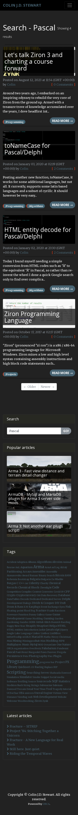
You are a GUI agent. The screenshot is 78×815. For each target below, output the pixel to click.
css (39, 595)
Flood (27, 610)
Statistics (64, 681)
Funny (32, 614)
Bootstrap (23, 579)
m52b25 (26, 636)
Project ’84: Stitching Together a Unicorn (32, 733)
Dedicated (35, 599)
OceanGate (50, 644)
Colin (11, 84)
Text (36, 689)
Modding (52, 640)
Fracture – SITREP (23, 726)
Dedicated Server (51, 599)
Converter (47, 591)
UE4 (21, 693)
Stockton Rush (15, 685)
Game (48, 614)
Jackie (42, 629)
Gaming (49, 618)
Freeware (12, 614)
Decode (24, 599)
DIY (57, 603)
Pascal (11, 652)
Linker (36, 633)
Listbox (45, 633)
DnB (63, 603)
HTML (61, 626)
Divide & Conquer (43, 603)
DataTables (13, 599)
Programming (23, 661)
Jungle (10, 633)
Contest (36, 591)
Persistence (14, 656)
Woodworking (26, 701)
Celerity (34, 583)
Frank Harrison (56, 610)
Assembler (39, 571)
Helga (53, 626)
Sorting (23, 681)
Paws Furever (48, 652)
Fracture (41, 610)
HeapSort (43, 626)
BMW (68, 575)
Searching (33, 672)
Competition (14, 591)
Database (64, 595)
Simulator (26, 677)
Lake (17, 633)
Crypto (11, 595)
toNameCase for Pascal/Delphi (27, 148)
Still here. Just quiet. (24, 749)
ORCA (10, 648)
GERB (32, 622)
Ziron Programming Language (31, 317)
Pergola (61, 652)
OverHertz (35, 648)
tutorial (67, 689)
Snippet (45, 677)
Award (25, 575)
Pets (25, 656)
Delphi (66, 599)
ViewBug (22, 697)
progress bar (47, 662)
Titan (42, 689)
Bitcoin (59, 575)
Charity (44, 583)
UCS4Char (12, 693)
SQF (55, 681)
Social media (57, 677)
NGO (40, 644)
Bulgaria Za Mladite (52, 579)
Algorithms (44, 562)
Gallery (41, 614)
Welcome (12, 701)
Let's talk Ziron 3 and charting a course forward (33, 61)
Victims (57, 693)
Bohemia (12, 579)
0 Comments (63, 84)
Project (60, 662)
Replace (48, 667)
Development (14, 603)
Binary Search (47, 575)
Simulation (13, 677)
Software (12, 681)
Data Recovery (49, 595)
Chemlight (45, 587)
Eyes (62, 606)
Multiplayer (14, 644)
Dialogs (27, 603)
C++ (21, 583)
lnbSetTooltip (14, 636)
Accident (11, 562)
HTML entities (15, 629)
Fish (68, 606)
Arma (38, 566)
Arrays (27, 571)
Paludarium (49, 648)
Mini (9, 640)
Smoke (36, 677)
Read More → (62, 121)
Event (44, 606)
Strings (35, 685)
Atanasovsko (14, 575)
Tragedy (57, 689)
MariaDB (37, 636)
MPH (62, 640)
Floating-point (15, 610)
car (26, 583)
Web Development (45, 697)
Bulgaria (35, 579)
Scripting (16, 672)
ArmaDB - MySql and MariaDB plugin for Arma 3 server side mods (34, 498)
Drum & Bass (15, 606)
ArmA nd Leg (52, 567)
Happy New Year (16, 625)
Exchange (53, 606)
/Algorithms (36, 206)
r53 (32, 667)
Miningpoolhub (31, 640)
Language (26, 633)
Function (23, 614)
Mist (42, 640)
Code (55, 587)
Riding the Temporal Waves (30, 753)
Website (62, 697)
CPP (67, 591)
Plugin (57, 656)
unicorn (29, 693)
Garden (59, 618)
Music (25, 644)
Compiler (26, 591)
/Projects (10, 374)
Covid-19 (59, 591)
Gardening (13, 622)
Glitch (47, 622)
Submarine (46, 685)
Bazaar (34, 575)
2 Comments (63, 168)
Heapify (31, 626)
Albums (32, 562)
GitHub (40, 622)
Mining (17, 640)
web (30, 697)
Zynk (45, 701)
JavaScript (53, 629)
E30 (26, 606)
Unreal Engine (43, 693)
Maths (47, 636)
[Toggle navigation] (69, 5)
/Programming (14, 122)
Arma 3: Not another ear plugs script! (35, 528)
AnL (17, 567)
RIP (55, 667)
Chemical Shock (28, 587)
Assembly (51, 571)
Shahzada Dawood (60, 672)
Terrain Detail (25, 689)
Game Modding (34, 618)
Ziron (38, 701)
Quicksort (24, 667)
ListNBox (55, 633)
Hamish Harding (60, 622)
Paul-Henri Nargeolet (28, 652)
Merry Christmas (61, 636)
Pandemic (63, 648)
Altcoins (57, 562)
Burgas (11, 583)
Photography (38, 656)
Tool (49, 689)
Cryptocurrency (26, 595)
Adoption (22, 562)
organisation (21, 648)
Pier (50, 656)
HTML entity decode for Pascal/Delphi (37, 232)
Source (32, 681)
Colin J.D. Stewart (22, 5)
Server (45, 672)
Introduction (31, 629)
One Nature (64, 644)
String (26, 685)
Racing (39, 667)
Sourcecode (44, 681)
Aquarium (26, 567)
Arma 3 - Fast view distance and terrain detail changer (36, 473)
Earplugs (34, 606)
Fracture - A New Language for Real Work (35, 742)
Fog (33, 610)
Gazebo (24, 622)
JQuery (64, 629)
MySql (33, 644)
